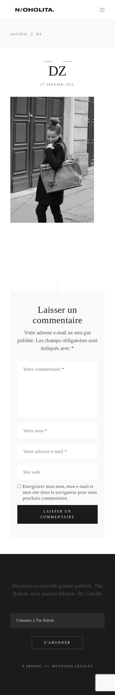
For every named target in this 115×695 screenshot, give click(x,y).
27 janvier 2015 (57, 84)
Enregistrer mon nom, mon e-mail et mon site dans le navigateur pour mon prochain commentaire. (60, 492)
